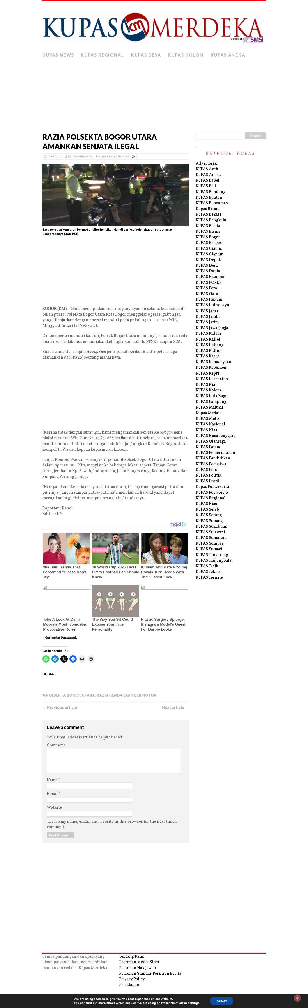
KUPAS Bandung (210, 192)
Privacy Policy (132, 979)
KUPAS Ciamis (209, 249)
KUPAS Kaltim (209, 351)
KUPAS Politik (208, 475)
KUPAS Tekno (208, 572)
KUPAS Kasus (208, 356)
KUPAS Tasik (207, 566)
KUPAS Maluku (209, 407)
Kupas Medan (208, 413)
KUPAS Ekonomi (211, 277)
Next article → (175, 707)
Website (54, 807)
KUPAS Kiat (206, 385)
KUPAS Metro (208, 419)
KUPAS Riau (206, 504)
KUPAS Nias (206, 430)
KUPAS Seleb (207, 509)
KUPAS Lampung (211, 402)
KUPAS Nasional (210, 424)
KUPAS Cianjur (209, 254)
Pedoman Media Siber (139, 962)
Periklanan (129, 985)
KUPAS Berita (208, 226)
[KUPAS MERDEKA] (154, 25)
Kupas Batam (208, 209)
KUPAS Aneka (228, 54)
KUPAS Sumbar (209, 543)
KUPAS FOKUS (209, 283)
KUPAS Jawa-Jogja (212, 328)
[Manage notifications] (297, 998)
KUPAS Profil (207, 481)
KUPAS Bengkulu (211, 220)
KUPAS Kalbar (208, 333)
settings (193, 1003)
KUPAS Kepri (207, 373)
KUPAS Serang (209, 515)
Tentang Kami (132, 956)
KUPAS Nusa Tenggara (216, 436)
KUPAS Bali (206, 186)
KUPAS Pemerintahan (215, 453)
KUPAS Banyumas (212, 203)
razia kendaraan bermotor (126, 695)
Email (53, 794)
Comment (56, 745)
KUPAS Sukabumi (212, 526)
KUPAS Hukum (209, 299)
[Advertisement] (154, 93)
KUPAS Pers (206, 470)
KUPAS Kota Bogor (114, 156)
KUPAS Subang (209, 521)
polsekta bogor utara (70, 695)
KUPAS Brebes (209, 243)
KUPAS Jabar (207, 311)
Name (52, 780)
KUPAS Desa (146, 54)
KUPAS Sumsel (209, 549)
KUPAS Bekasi (208, 214)
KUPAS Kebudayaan (213, 362)
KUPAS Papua (208, 447)
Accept (222, 1001)
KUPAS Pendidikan (213, 458)
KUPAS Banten (209, 197)
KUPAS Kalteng (209, 345)
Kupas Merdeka (80, 156)
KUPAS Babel (207, 180)
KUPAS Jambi (208, 317)
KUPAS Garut (208, 294)
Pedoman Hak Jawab (137, 968)
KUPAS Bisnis (208, 231)
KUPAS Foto (206, 288)
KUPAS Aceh (207, 169)
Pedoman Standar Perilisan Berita (150, 973)
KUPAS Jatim (207, 322)
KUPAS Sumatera (211, 538)
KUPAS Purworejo (212, 492)
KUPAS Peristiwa (211, 464)
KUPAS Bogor (208, 237)
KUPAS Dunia (208, 271)
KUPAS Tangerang (212, 555)
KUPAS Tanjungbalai (214, 560)
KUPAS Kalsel (208, 339)
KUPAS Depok (208, 260)
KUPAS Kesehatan (212, 379)
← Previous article (59, 707)
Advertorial (207, 163)
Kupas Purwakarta (212, 487)
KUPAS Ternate (209, 577)
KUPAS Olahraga (211, 441)
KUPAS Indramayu (212, 305)
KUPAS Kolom (186, 54)
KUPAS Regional (102, 54)
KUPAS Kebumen (211, 367)
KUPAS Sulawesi (210, 532)
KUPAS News (58, 54)
